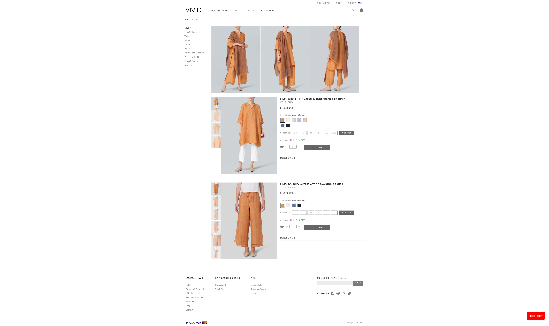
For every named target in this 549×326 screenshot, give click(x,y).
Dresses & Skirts (191, 56)
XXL (334, 132)
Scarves (188, 65)
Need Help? (536, 315)
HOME (187, 19)
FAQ (188, 305)
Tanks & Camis (191, 61)
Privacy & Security (259, 289)
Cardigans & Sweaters (194, 52)
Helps (188, 285)
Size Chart (347, 132)
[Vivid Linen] (193, 10)
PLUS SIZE (300, 140)
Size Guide (190, 301)
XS (295, 132)
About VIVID (256, 285)
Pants (187, 48)
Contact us (191, 309)
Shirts (187, 40)
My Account (220, 285)
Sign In (339, 2)
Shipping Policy (193, 293)
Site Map (255, 293)
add (299, 146)
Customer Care (324, 2)
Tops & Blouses (191, 32)
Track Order (220, 289)
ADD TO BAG (317, 147)
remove (287, 146)
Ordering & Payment (195, 289)
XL (326, 132)
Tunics (187, 36)
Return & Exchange (194, 297)
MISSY (195, 19)
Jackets (187, 44)
